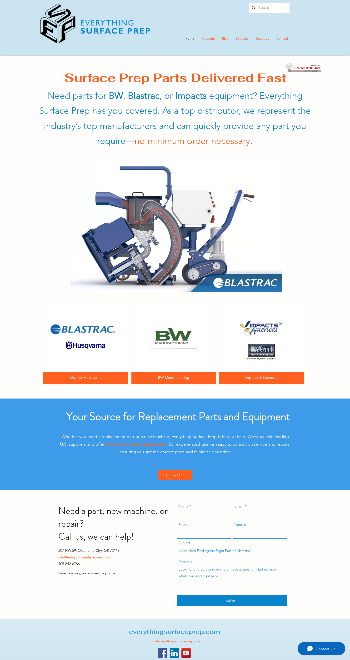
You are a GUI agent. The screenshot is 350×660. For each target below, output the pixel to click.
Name (183, 506)
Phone (184, 524)
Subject (184, 543)
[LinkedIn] (174, 653)
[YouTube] (186, 653)
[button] (176, 224)
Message (185, 561)
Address (241, 524)
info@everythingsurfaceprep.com (84, 557)
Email (239, 506)
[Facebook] (162, 653)
